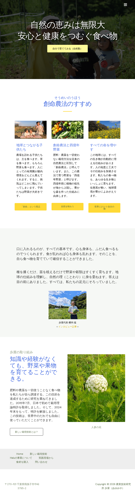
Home (19, 454)
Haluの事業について (21, 458)
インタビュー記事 (67, 326)
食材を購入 (22, 462)
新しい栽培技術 (38, 454)
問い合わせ (41, 462)
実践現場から (46, 458)
